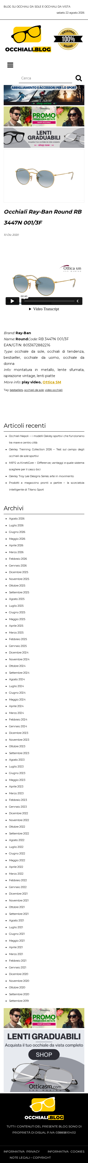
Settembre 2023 (19, 753)
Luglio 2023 (16, 766)
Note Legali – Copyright (30, 1157)
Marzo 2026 (16, 552)
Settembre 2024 (19, 672)
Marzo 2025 (16, 632)
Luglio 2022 (16, 847)
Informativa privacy (22, 1151)
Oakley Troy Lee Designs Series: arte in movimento (41, 476)
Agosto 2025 (16, 599)
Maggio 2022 (17, 860)
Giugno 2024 (17, 692)
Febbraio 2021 (17, 960)
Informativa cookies (66, 1151)
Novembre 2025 (19, 579)
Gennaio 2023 (18, 806)
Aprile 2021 (16, 947)
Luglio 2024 (16, 686)
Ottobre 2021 (17, 907)
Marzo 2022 (16, 873)
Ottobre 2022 (17, 826)
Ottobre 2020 (17, 987)
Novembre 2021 (19, 900)
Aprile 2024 (16, 706)
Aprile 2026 (16, 545)
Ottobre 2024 (17, 666)
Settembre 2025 (19, 592)
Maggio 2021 (17, 940)
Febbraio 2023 (18, 800)
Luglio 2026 (16, 525)
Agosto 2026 (16, 518)
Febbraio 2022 (18, 880)
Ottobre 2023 (17, 746)
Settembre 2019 (19, 1000)
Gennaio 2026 (18, 565)
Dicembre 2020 (18, 974)
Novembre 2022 (19, 820)
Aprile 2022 (16, 867)
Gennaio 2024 (18, 726)
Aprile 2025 (16, 625)
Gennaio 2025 (18, 646)
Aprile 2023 (16, 786)
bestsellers (16, 390)
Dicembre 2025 (18, 572)
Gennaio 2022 (18, 887)
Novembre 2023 (19, 739)
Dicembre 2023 (18, 733)
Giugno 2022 (17, 853)
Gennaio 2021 (17, 967)
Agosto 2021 (16, 920)
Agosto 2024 (17, 679)
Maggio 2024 (17, 699)
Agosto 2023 (16, 759)
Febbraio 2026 (18, 558)
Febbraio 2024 (18, 719)
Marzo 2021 (16, 954)
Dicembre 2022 (18, 813)
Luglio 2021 (16, 927)
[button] (78, 78)
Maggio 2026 (17, 538)
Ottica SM (52, 382)
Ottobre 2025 (17, 585)
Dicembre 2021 (18, 893)
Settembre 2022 (19, 833)
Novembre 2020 (19, 981)
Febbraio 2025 (18, 639)
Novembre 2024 (19, 659)
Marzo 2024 (16, 713)
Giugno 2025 (17, 612)
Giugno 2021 (17, 934)
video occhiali (54, 390)
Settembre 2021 (19, 914)
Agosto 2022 (16, 840)
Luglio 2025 (16, 605)
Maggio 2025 (17, 619)
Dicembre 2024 (19, 652)
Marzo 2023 (16, 793)
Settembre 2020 (19, 994)
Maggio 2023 (17, 780)
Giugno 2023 (17, 773)
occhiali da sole (34, 390)
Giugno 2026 (17, 532)
